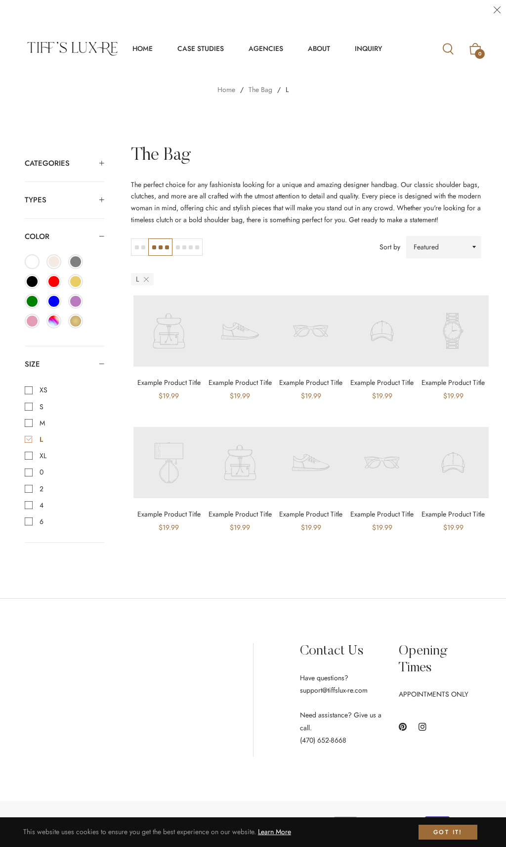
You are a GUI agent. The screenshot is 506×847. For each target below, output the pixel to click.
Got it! (448, 832)
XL (42, 456)
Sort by (390, 247)
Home (226, 89)
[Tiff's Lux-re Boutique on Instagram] (422, 726)
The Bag (260, 89)
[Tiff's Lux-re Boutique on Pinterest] (403, 726)
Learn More (274, 832)
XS (42, 390)
